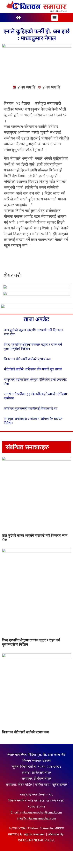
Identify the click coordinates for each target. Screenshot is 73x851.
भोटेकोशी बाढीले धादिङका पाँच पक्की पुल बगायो (33, 369)
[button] (54, 17)
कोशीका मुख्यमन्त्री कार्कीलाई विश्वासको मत (30, 408)
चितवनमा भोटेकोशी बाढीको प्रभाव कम (27, 359)
